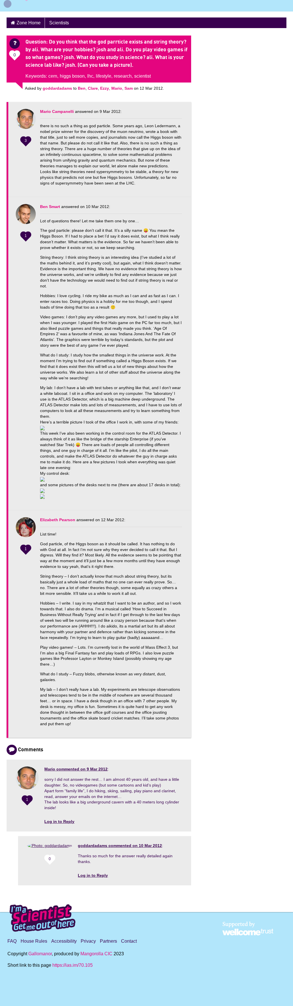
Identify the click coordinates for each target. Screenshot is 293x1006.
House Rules (34, 941)
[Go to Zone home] (24, 5)
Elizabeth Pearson (57, 519)
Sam (128, 88)
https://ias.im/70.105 (72, 965)
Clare (93, 88)
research (123, 76)
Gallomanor (40, 953)
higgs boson (72, 76)
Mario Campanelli (57, 111)
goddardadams (57, 88)
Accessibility (64, 941)
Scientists (59, 22)
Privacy (88, 941)
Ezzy (104, 88)
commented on (76, 769)
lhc (90, 76)
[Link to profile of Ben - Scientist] (26, 217)
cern (52, 76)
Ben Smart (50, 206)
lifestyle (103, 76)
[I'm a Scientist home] (43, 915)
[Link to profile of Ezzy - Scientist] (26, 530)
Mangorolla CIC (96, 953)
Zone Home (29, 22)
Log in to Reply (59, 821)
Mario (116, 88)
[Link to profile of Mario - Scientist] (26, 122)
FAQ (12, 941)
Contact (129, 941)
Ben (82, 88)
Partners (108, 941)
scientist (142, 76)
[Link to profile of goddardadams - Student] (49, 848)
